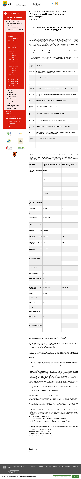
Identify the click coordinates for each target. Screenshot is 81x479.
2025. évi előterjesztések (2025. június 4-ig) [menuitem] (14, 35)
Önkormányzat (34, 11)
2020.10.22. (65, 11)
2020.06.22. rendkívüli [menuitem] (13, 70)
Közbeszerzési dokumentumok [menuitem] (13, 118)
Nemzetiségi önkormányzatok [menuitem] (13, 121)
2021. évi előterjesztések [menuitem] (13, 45)
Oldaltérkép (32, 466)
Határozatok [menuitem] (9, 90)
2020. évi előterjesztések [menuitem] (13, 47)
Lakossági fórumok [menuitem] (10, 123)
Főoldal (30, 11)
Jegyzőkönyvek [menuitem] (10, 92)
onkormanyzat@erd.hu (22, 5)
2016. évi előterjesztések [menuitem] (13, 83)
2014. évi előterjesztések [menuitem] (13, 87)
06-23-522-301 (40, 3)
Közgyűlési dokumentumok (42, 11)
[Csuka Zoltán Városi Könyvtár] (8, 134)
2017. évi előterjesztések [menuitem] (13, 81)
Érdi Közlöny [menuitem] (9, 111)
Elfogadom (75, 476)
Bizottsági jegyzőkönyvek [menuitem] (12, 101)
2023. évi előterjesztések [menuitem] (13, 40)
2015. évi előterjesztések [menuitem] (13, 85)
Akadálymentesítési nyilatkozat (71, 466)
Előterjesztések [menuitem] (10, 33)
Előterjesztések (50, 11)
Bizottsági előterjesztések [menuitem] (12, 96)
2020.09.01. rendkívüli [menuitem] (13, 59)
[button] (5, 17)
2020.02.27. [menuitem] (11, 72)
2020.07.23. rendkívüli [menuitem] (13, 61)
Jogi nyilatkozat (40, 466)
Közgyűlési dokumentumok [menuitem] (12, 21)
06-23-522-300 (41, 1)
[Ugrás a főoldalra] (7, 4)
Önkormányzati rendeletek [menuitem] (12, 27)
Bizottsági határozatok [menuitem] (12, 98)
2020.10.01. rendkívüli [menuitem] (13, 55)
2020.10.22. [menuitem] (11, 53)
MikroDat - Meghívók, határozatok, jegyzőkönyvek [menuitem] (14, 24)
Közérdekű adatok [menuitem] (10, 116)
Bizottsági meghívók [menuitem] (11, 94)
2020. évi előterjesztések (58, 11)
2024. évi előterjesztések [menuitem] (13, 38)
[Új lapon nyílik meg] (20, 134)
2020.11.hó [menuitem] (11, 51)
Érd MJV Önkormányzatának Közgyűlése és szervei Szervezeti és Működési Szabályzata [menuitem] (14, 107)
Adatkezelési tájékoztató (58, 466)
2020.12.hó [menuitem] (11, 49)
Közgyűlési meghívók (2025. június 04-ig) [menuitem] (15, 30)
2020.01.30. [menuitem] (11, 74)
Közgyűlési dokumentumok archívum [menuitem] (15, 103)
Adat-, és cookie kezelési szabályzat (62, 476)
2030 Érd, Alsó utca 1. (19, 3)
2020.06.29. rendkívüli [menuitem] (13, 68)
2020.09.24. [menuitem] (11, 57)
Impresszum (48, 466)
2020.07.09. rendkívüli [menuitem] (13, 66)
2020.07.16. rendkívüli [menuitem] (13, 64)
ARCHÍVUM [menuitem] (8, 126)
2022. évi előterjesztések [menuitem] (13, 42)
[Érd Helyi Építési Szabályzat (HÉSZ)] (8, 141)
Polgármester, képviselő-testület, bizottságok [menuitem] (14, 18)
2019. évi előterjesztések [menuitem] (13, 77)
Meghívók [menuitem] (8, 113)
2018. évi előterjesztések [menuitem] (13, 79)
